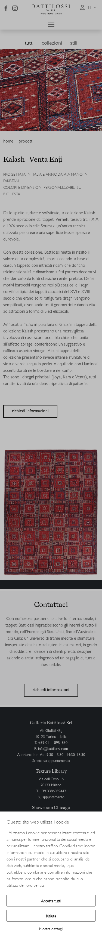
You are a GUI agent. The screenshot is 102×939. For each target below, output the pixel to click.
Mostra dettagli (51, 928)
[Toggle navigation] (51, 24)
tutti (29, 43)
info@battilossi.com (53, 749)
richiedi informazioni (30, 411)
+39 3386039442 (53, 791)
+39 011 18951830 (52, 743)
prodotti (26, 142)
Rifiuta (51, 916)
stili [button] (73, 43)
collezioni (52, 43)
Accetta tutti (51, 901)
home (8, 142)
